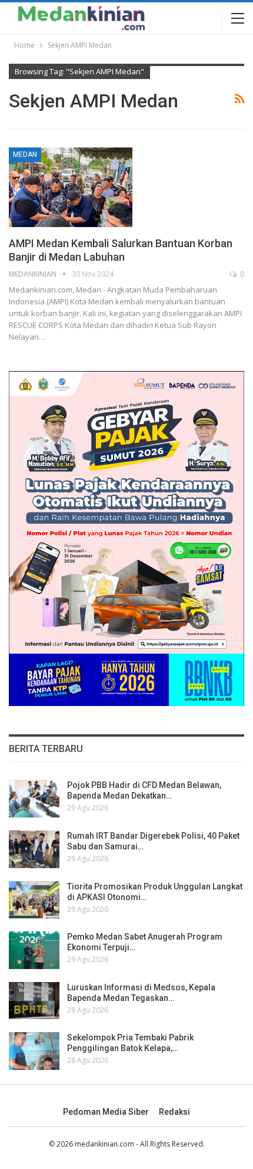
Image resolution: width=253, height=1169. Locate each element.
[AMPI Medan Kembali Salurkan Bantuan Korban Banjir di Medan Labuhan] (70, 186)
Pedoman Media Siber (106, 1112)
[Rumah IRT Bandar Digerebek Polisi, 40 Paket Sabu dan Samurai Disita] (34, 849)
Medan (25, 154)
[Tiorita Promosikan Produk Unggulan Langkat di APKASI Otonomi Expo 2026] (34, 900)
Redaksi (174, 1112)
